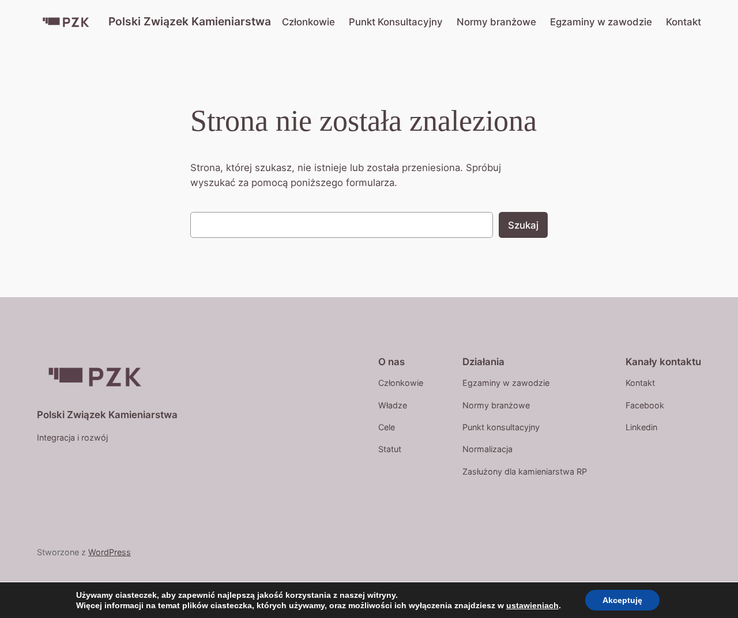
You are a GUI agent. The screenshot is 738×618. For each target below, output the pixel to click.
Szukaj (523, 225)
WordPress (109, 552)
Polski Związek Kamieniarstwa (189, 21)
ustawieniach (532, 605)
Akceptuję (622, 600)
